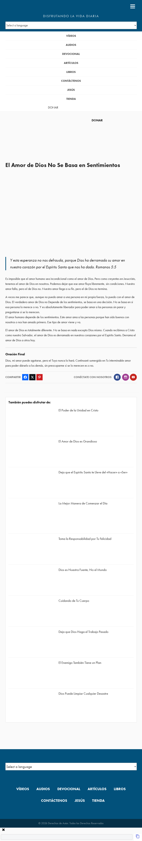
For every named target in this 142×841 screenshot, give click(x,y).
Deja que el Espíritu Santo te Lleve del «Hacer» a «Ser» (93, 472)
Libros (71, 72)
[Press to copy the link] (137, 837)
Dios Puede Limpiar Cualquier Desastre (83, 693)
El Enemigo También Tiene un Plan (80, 662)
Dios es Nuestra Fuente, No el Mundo (83, 570)
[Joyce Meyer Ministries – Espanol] (22, 6)
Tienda (71, 99)
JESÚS (71, 90)
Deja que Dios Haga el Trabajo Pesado (83, 632)
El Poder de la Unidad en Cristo (78, 410)
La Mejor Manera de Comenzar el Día (83, 503)
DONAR (53, 107)
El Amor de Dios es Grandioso (78, 441)
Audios (71, 45)
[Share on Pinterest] (39, 377)
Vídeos (71, 36)
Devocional (71, 54)
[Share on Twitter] (32, 377)
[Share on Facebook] (25, 377)
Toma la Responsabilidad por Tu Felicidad (85, 539)
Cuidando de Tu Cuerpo (74, 601)
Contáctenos (71, 81)
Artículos (71, 63)
